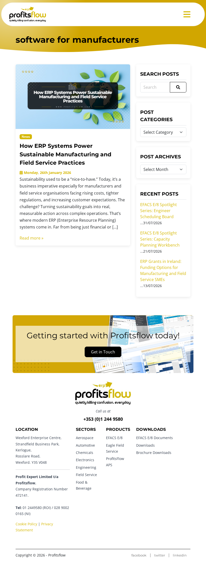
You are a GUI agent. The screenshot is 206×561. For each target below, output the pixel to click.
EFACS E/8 (114, 437)
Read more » (31, 238)
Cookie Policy (26, 524)
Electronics (85, 459)
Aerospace (84, 437)
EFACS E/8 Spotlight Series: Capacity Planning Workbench (160, 239)
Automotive (85, 445)
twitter (159, 555)
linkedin (180, 555)
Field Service (86, 474)
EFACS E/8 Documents (154, 437)
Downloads (145, 445)
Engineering (86, 467)
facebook (138, 555)
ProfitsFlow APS (115, 461)
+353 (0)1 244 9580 (103, 419)
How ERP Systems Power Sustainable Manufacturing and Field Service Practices (65, 154)
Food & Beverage (83, 485)
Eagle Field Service (115, 448)
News (26, 136)
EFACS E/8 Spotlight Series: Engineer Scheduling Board (158, 210)
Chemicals (84, 452)
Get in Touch (103, 352)
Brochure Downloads (153, 452)
